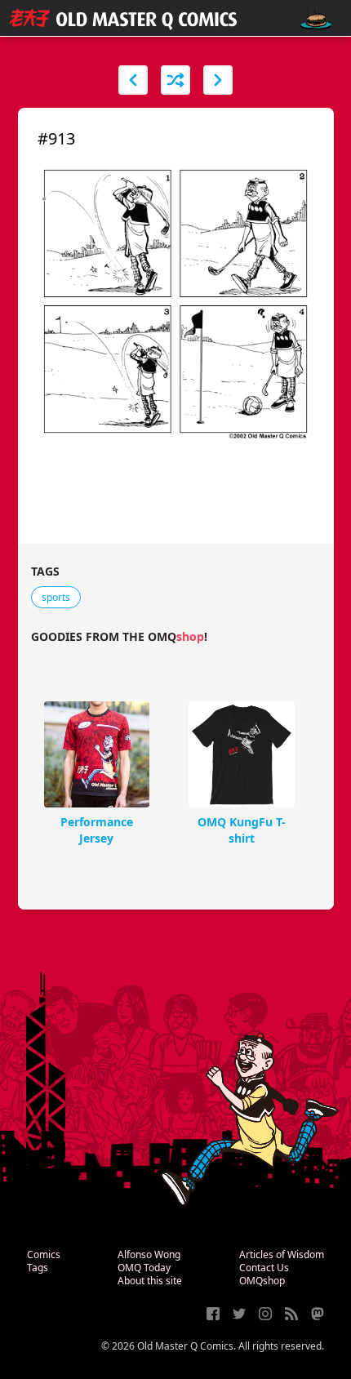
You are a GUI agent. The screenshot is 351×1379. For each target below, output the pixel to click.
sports (56, 597)
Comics (43, 1254)
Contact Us (264, 1267)
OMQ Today (144, 1267)
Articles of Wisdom (281, 1254)
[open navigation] (316, 18)
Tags (37, 1267)
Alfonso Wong (149, 1254)
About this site (150, 1281)
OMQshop (262, 1281)
